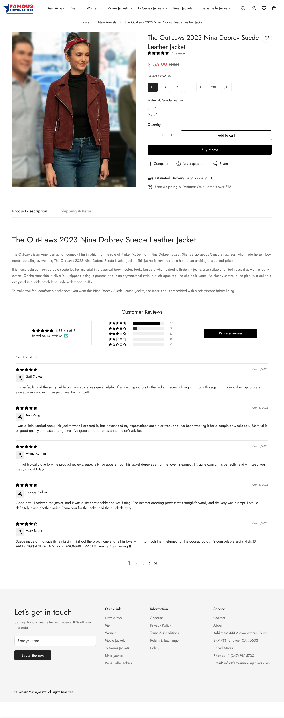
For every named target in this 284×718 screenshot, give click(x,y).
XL (201, 87)
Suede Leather (152, 111)
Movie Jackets (118, 8)
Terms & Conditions (164, 632)
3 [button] (143, 563)
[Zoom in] (127, 41)
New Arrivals (107, 22)
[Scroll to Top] (275, 694)
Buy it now (209, 149)
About (218, 625)
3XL (226, 87)
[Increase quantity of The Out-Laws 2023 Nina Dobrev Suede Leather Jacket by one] (171, 135)
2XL (214, 87)
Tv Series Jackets (151, 8)
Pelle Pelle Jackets (215, 8)
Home (85, 22)
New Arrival (55, 8)
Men (74, 8)
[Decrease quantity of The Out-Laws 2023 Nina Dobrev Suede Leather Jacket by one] (153, 135)
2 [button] (136, 563)
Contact (219, 617)
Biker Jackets (183, 8)
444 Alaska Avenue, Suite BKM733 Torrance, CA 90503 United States (240, 640)
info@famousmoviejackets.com (241, 663)
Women (92, 8)
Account (156, 617)
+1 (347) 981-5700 (233, 655)
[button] (274, 8)
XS (153, 87)
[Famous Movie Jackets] (19, 8)
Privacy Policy (160, 625)
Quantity (154, 124)
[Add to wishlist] (267, 38)
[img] (26, 369)
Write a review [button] (230, 333)
